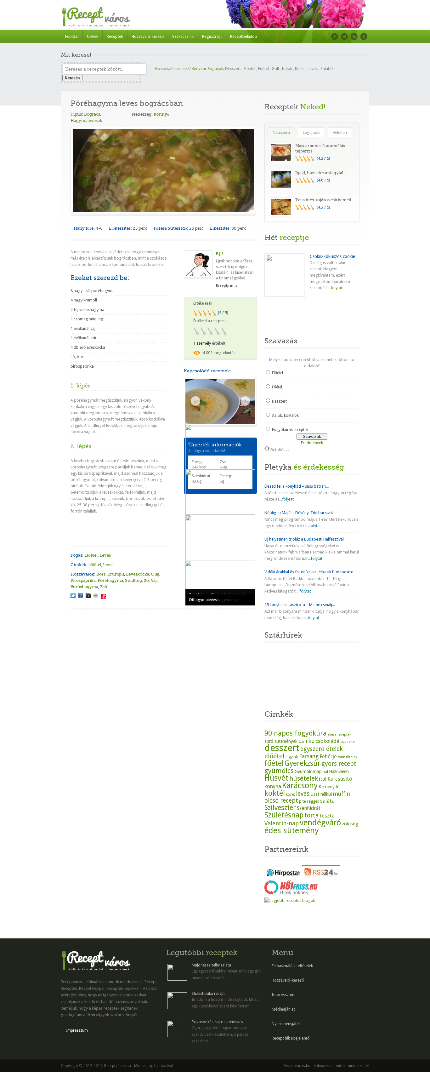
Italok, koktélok (285, 415)
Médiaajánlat (283, 1009)
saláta (327, 801)
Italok (287, 68)
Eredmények (312, 442)
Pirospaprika (83, 580)
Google (363, 36)
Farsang (309, 756)
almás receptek (339, 734)
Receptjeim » (226, 286)
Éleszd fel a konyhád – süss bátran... (296, 486)
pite (302, 801)
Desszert (233, 68)
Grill (275, 68)
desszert (281, 747)
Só (146, 580)
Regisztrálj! (212, 36)
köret (290, 794)
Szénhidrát (308, 808)
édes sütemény (291, 830)
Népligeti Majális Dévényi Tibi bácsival (298, 512)
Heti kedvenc (280, 316)
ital (322, 779)
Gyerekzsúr (302, 763)
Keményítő (329, 786)
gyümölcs (279, 771)
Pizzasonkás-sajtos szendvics (217, 1022)
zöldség (350, 824)
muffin (341, 793)
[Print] (95, 595)
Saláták (326, 68)
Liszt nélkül (321, 794)
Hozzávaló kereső (171, 68)
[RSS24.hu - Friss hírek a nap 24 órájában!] (321, 876)
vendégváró (320, 822)
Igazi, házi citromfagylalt (320, 172)
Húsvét (276, 778)
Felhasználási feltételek (292, 965)
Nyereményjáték (286, 1023)
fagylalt (292, 757)
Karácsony (300, 785)
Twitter (344, 36)
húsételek (303, 778)
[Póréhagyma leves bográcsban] (73, 595)
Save (103, 596)
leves (108, 564)
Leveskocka (137, 574)
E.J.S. (220, 254)
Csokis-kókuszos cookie (332, 256)
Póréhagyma (110, 580)
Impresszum (77, 1030)
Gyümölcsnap (308, 771)
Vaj (154, 580)
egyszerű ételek (321, 749)
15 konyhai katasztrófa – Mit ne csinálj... (299, 604)
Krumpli (115, 574)
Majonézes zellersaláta (211, 965)
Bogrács (92, 114)
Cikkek (92, 36)
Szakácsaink (183, 36)
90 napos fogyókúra (295, 733)
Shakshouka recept (208, 993)
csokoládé (327, 741)
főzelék (351, 757)
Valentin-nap (281, 823)
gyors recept (338, 763)
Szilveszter (280, 807)
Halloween (339, 771)
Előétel (249, 68)
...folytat (334, 287)
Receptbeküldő (243, 36)
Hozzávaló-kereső (148, 36)
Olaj (155, 574)
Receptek (115, 36)
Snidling (133, 580)
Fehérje (328, 757)
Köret (300, 68)
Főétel (263, 68)
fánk (341, 757)
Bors (100, 574)
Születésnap (283, 815)
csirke (306, 740)
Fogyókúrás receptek (290, 429)
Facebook (334, 36)
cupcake (347, 741)
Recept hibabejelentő (290, 1038)
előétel (94, 564)
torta (311, 815)
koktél (274, 793)
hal (325, 772)
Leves (313, 68)
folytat (288, 499)
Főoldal (71, 36)
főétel (274, 763)
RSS (354, 36)
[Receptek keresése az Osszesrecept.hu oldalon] (289, 900)
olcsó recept (281, 800)
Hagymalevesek (86, 120)
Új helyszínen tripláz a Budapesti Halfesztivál (304, 539)
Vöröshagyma (84, 586)
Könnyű (161, 114)
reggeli (313, 801)
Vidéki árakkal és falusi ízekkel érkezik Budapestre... (310, 572)
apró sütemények (280, 741)
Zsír (104, 586)
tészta (327, 815)
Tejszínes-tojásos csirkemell (323, 200)
